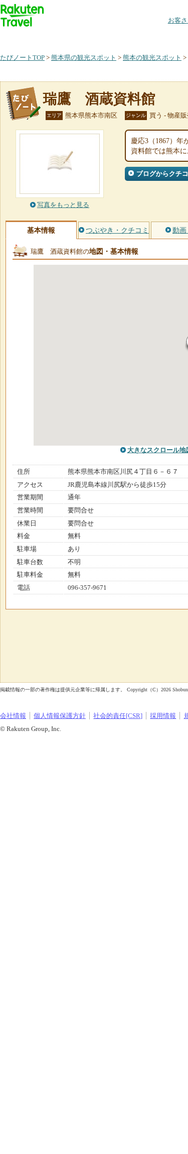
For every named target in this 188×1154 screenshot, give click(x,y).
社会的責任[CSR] (117, 715)
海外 (76, 37)
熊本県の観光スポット (83, 57)
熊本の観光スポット (152, 57)
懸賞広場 (117, 37)
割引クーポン (158, 37)
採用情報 (163, 715)
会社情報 (13, 715)
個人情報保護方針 (60, 715)
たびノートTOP (22, 57)
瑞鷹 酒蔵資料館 (99, 99)
